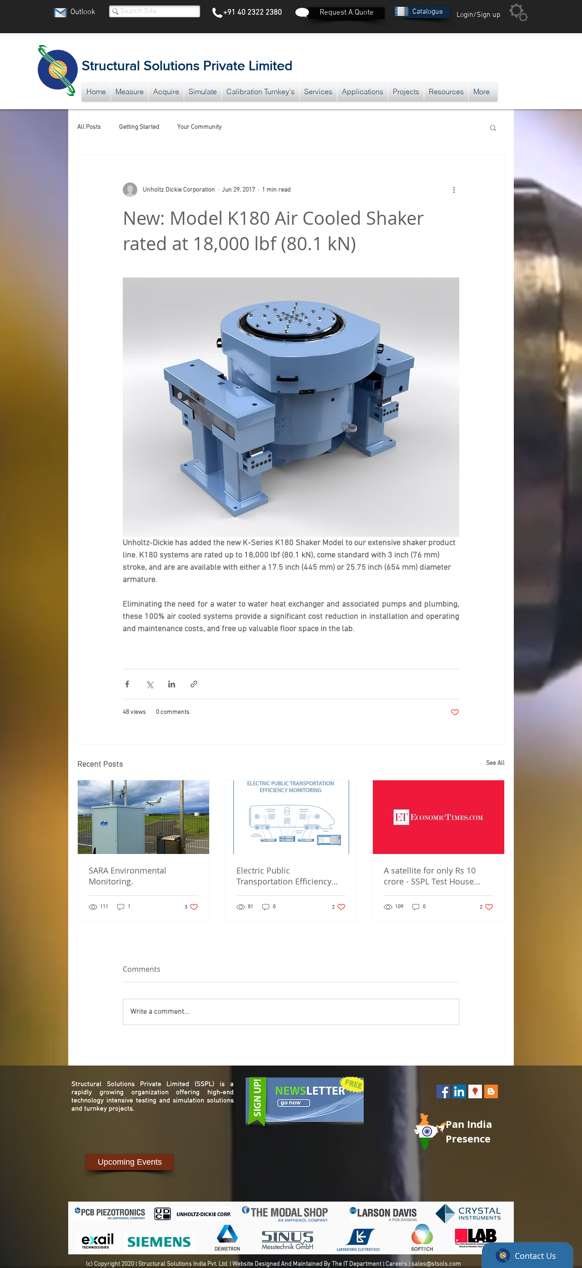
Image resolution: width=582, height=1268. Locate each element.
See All (495, 763)
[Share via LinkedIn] (171, 684)
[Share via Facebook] (127, 684)
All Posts (89, 127)
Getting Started (139, 127)
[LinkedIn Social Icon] (459, 1091)
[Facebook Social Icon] (443, 1091)
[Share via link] (194, 684)
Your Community (199, 127)
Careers (396, 1264)
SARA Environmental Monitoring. (127, 876)
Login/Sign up (479, 15)
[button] (427, 12)
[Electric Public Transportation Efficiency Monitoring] (291, 817)
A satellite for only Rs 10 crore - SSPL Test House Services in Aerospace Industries (430, 876)
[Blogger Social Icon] (491, 1091)
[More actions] (453, 189)
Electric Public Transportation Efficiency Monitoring (283, 876)
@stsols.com (443, 1264)
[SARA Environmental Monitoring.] (143, 817)
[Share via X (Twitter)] (149, 684)
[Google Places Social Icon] (475, 1091)
